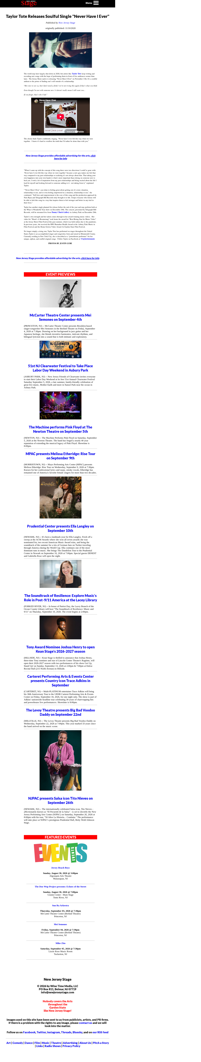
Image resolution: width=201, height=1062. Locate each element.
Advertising (70, 1042)
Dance (29, 1042)
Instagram (53, 1032)
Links (39, 1046)
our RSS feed (100, 1032)
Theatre (56, 1042)
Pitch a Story (101, 1042)
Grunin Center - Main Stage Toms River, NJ (60, 896)
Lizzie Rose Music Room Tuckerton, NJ (60, 952)
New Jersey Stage (67, 22)
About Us (85, 1042)
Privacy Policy (71, 1046)
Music (45, 1042)
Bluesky (77, 1032)
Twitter (41, 1032)
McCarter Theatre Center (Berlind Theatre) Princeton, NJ (61, 915)
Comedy (17, 1042)
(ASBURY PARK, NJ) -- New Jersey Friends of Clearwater (51, 376)
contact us (85, 1022)
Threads (66, 1032)
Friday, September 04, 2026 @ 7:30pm (60, 929)
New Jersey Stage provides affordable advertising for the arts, (60, 157)
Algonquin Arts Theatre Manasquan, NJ (61, 877)
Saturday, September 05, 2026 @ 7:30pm (60, 948)
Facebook (29, 1032)
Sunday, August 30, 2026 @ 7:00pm (60, 892)
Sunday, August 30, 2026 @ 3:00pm (60, 873)
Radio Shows (53, 1046)
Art (8, 1042)
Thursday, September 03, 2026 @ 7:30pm (60, 911)
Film (37, 1042)
